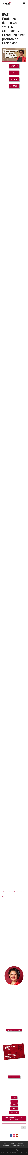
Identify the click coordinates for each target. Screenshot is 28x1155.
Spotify (14, 66)
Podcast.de (14, 1112)
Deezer (14, 79)
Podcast (6, 930)
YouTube (14, 1108)
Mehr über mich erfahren (14, 1030)
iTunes (14, 72)
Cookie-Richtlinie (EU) (18, 1145)
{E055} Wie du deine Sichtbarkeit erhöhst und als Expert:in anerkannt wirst (12, 926)
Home (4, 1143)
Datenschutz (6, 1145)
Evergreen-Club (9, 590)
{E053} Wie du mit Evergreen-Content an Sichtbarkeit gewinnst (11, 954)
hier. (10, 605)
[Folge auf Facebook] (11, 1135)
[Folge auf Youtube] (17, 1135)
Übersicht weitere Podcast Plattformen (14, 1118)
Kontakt (12, 1143)
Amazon (14, 86)
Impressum (20, 1143)
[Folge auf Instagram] (14, 1135)
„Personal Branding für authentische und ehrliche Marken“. (13, 881)
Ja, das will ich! (14, 1077)
